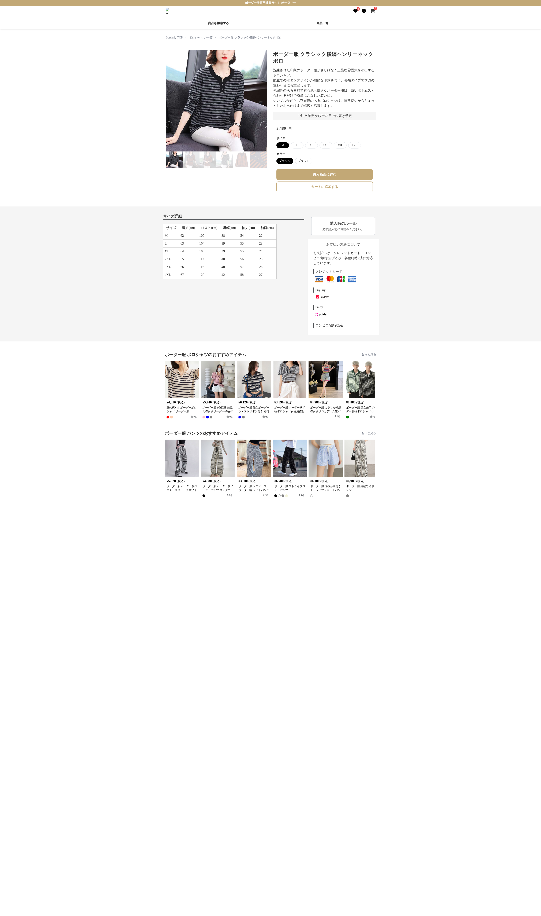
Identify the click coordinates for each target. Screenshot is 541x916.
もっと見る (368, 354)
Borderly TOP (174, 37)
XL (312, 145)
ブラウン (304, 160)
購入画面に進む (324, 174)
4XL (354, 145)
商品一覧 (322, 23)
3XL (340, 145)
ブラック (285, 160)
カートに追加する (324, 186)
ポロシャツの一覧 (201, 37)
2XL (326, 145)
